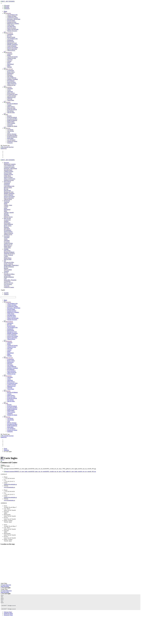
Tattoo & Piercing (11, 83)
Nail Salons (10, 76)
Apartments (10, 34)
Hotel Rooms (10, 41)
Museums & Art (11, 97)
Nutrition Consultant (12, 79)
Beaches (9, 116)
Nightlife (8, 102)
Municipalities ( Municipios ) (11, 265)
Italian (8, 65)
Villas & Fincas (11, 50)
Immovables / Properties (10, 280)
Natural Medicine (11, 77)
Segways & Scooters (12, 47)
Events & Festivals (12, 109)
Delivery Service (8, 217)
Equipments (10, 40)
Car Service (10, 129)
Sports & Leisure (11, 28)
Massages (9, 75)
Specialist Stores (11, 26)
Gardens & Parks (11, 96)
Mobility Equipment (12, 44)
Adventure (10, 88)
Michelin (9, 67)
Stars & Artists (11, 112)
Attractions (10, 91)
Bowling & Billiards (12, 103)
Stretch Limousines (12, 49)
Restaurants (9, 52)
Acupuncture (10, 70)
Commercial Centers (12, 17)
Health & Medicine (12, 120)
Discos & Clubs (11, 108)
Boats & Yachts (11, 37)
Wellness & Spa (11, 85)
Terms (2, 596)
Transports (10, 124)
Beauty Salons (11, 72)
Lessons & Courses (12, 141)
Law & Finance (11, 140)
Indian (8, 62)
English (3, 290)
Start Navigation (5, 586)
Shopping (8, 13)
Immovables (10, 138)
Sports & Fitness (11, 82)
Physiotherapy (11, 80)
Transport (6, 271)
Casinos (9, 105)
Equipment (7, 184)
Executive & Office (12, 118)
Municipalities (10, 121)
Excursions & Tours (12, 94)
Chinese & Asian (11, 58)
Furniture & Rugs (11, 22)
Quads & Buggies (11, 46)
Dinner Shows (11, 93)
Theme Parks (10, 100)
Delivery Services (11, 134)
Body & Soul (9, 69)
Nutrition (6, 221)
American (9, 53)
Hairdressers (10, 73)
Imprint (2, 598)
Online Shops (10, 25)
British (9, 55)
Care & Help (10, 131)
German (9, 61)
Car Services (7, 281)
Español (6, 292)
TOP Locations (11, 123)
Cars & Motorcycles (12, 14)
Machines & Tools (12, 43)
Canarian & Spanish (12, 56)
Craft (8, 132)
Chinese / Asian (8, 205)
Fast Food (9, 59)
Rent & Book (9, 32)
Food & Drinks (11, 20)
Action (9, 90)
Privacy (2, 595)
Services (8, 128)
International (10, 64)
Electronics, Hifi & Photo (13, 19)
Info (7, 114)
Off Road (9, 98)
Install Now (4, 148)
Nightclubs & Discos (9, 253)
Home (5, 11)
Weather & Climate (12, 126)
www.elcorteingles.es (9, 487)
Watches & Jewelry (12, 31)
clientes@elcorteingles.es (10, 484)
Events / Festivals (8, 255)
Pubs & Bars (10, 111)
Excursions (9, 87)
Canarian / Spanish (9, 212)
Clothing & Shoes (11, 16)
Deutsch (6, 294)
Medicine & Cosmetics (13, 23)
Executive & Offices (9, 274)
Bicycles (9, 35)
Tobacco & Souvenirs (12, 29)
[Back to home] (8, 1)
